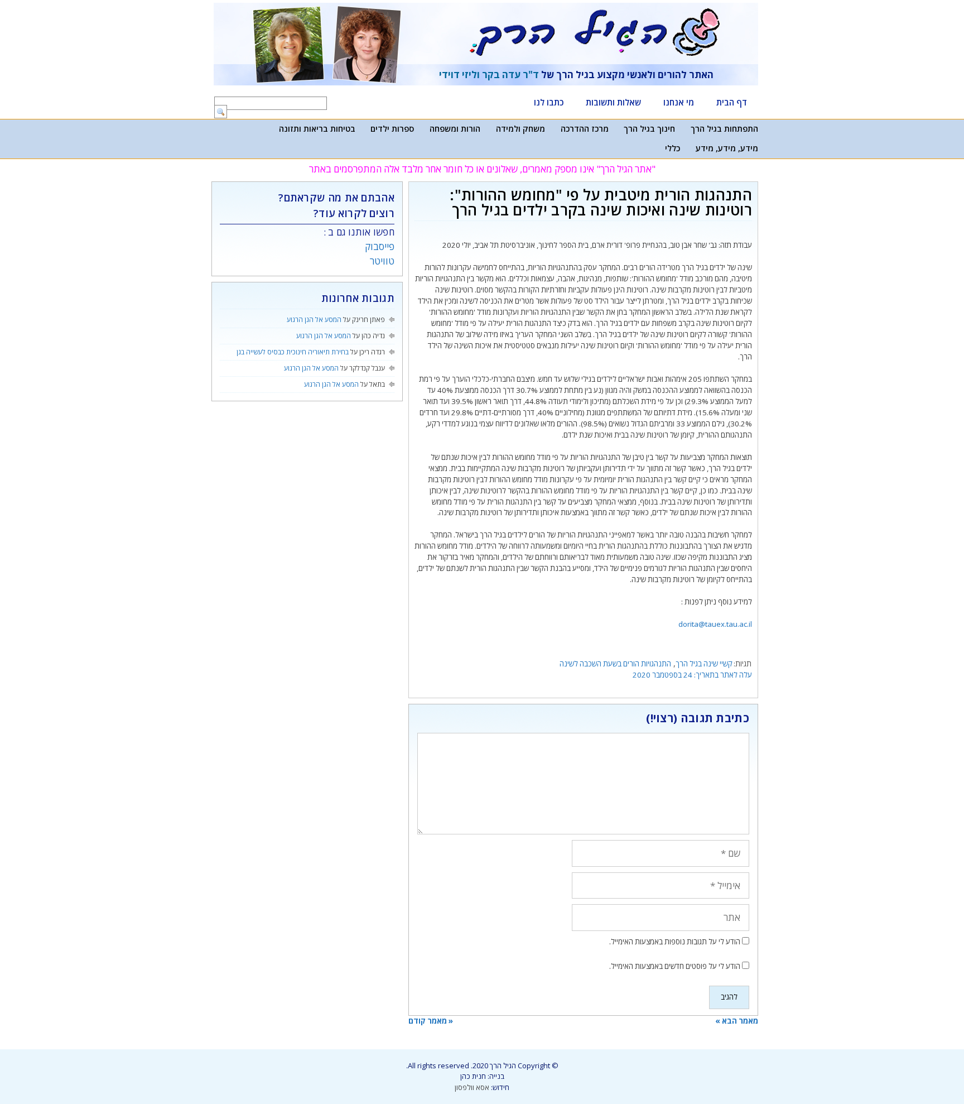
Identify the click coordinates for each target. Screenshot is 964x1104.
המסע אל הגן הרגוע (314, 319)
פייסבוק (379, 246)
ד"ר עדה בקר (510, 74)
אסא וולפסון (472, 1087)
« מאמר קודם (430, 1021)
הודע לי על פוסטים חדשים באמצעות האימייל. (674, 966)
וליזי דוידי (459, 74)
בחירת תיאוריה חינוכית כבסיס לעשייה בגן (293, 352)
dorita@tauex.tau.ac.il (715, 624)
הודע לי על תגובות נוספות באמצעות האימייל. (674, 942)
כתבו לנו (548, 102)
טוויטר (382, 261)
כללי (672, 147)
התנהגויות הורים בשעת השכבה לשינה (615, 664)
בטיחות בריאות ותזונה (317, 128)
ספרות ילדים (392, 128)
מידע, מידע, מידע (727, 147)
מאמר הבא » (736, 1021)
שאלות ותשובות (613, 102)
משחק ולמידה (520, 128)
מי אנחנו (678, 102)
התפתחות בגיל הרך (724, 128)
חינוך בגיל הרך (649, 128)
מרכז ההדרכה (585, 128)
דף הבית (731, 102)
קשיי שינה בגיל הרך (704, 664)
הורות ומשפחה (455, 128)
